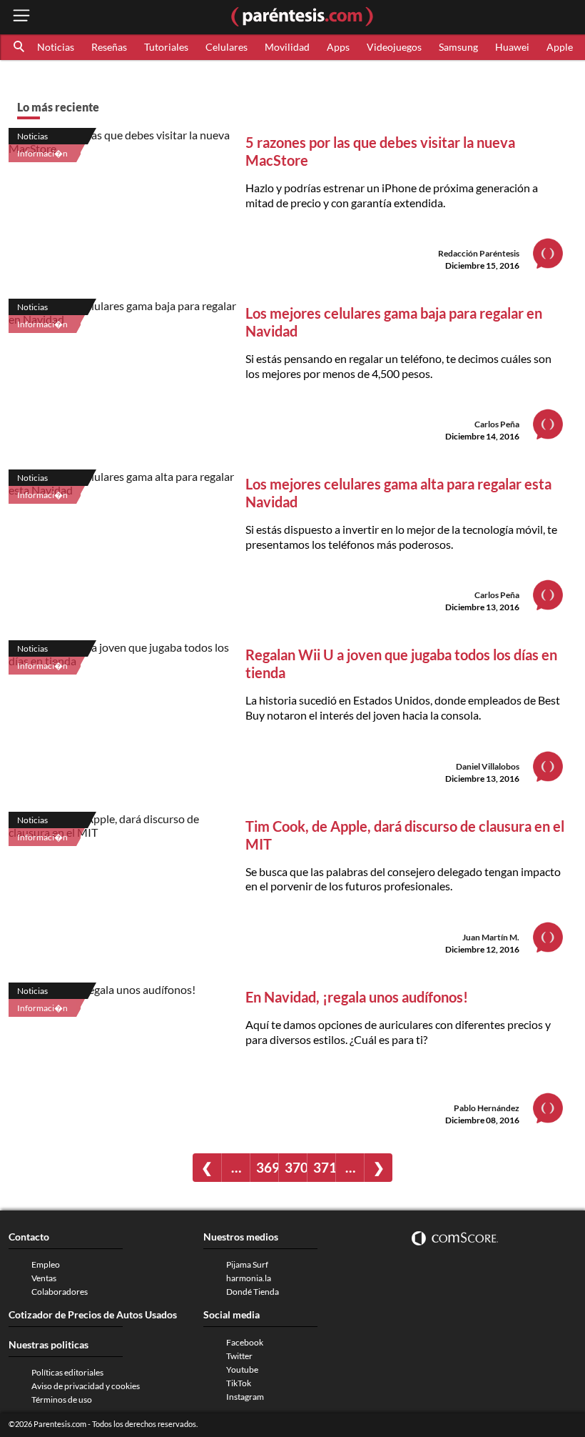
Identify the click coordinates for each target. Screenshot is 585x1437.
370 (296, 1167)
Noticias (55, 47)
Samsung (458, 47)
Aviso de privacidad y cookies (85, 1386)
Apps (338, 47)
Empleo (45, 1264)
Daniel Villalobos (487, 766)
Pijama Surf (247, 1264)
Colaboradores (59, 1291)
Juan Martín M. (490, 937)
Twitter (239, 1356)
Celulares (226, 47)
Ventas (43, 1278)
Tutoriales (166, 47)
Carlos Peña (496, 424)
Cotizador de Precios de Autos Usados (93, 1314)
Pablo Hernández (486, 1108)
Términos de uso (61, 1399)
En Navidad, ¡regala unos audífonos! (356, 996)
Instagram (245, 1396)
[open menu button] (21, 17)
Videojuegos (394, 47)
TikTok (238, 1383)
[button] (20, 47)
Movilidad (287, 47)
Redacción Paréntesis (478, 253)
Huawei (512, 47)
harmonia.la (248, 1278)
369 (267, 1167)
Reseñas (109, 47)
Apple (559, 47)
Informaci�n (42, 153)
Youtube (242, 1369)
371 (324, 1167)
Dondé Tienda (252, 1291)
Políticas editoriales (67, 1372)
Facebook (244, 1342)
